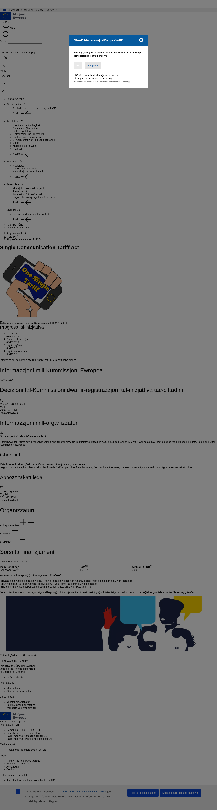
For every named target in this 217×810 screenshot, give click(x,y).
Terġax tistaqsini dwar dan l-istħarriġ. (94, 78)
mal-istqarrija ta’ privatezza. (105, 75)
